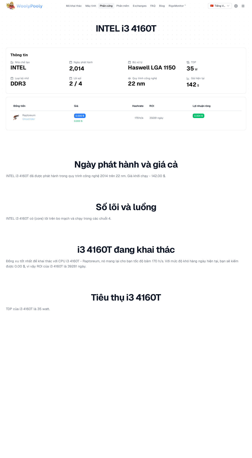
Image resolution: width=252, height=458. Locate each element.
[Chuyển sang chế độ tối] (243, 6)
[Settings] (236, 6)
